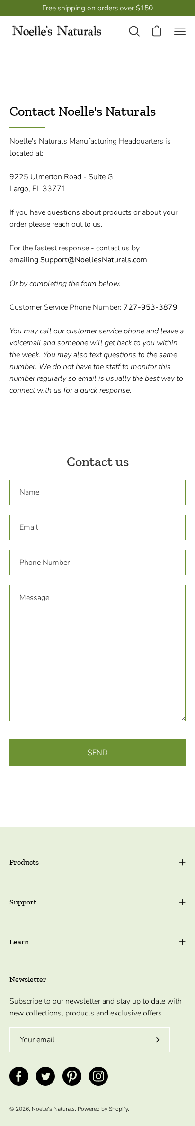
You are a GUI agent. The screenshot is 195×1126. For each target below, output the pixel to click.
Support (22, 901)
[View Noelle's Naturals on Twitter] (45, 1076)
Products (24, 862)
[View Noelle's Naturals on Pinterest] (71, 1076)
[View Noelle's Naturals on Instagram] (98, 1076)
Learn (19, 941)
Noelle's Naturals (53, 1109)
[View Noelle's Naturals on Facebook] (18, 1076)
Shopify (118, 1109)
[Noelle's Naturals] (56, 31)
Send (98, 753)
